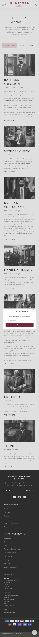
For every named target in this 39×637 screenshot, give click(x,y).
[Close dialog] (34, 310)
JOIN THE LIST (19, 324)
